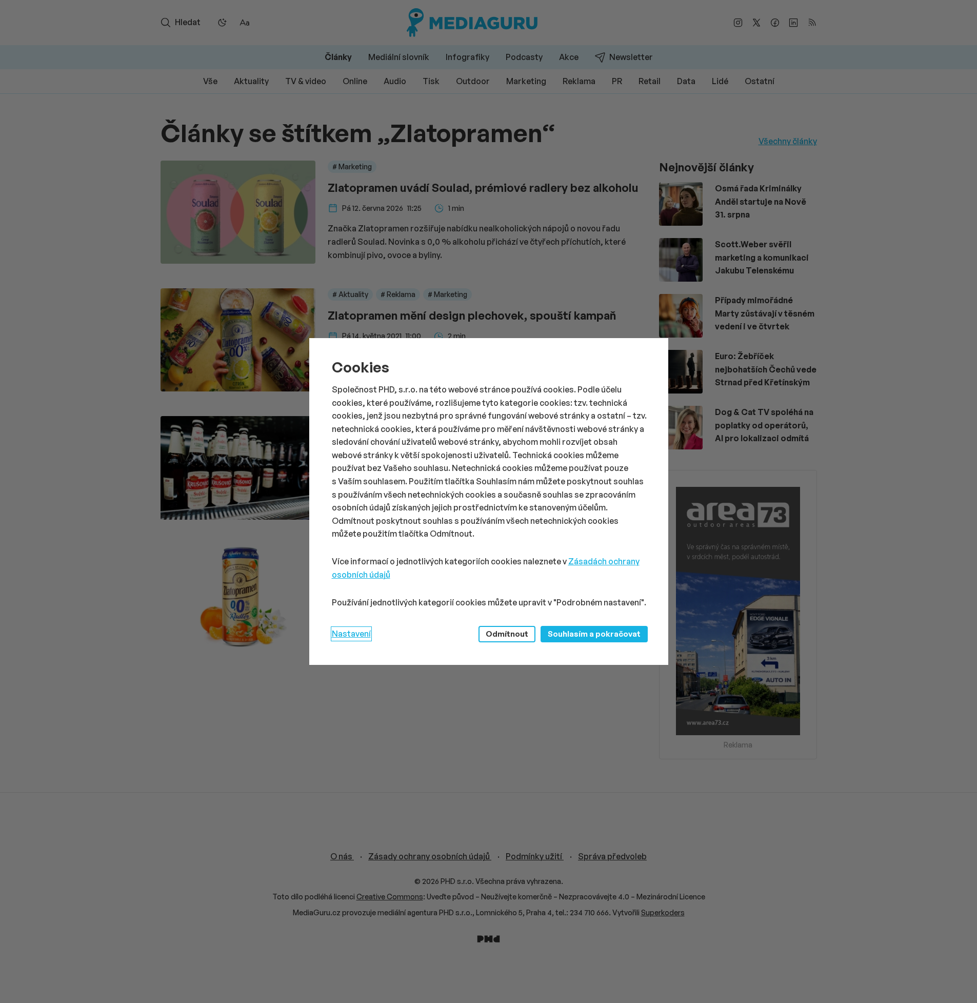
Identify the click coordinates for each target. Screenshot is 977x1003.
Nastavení (351, 633)
